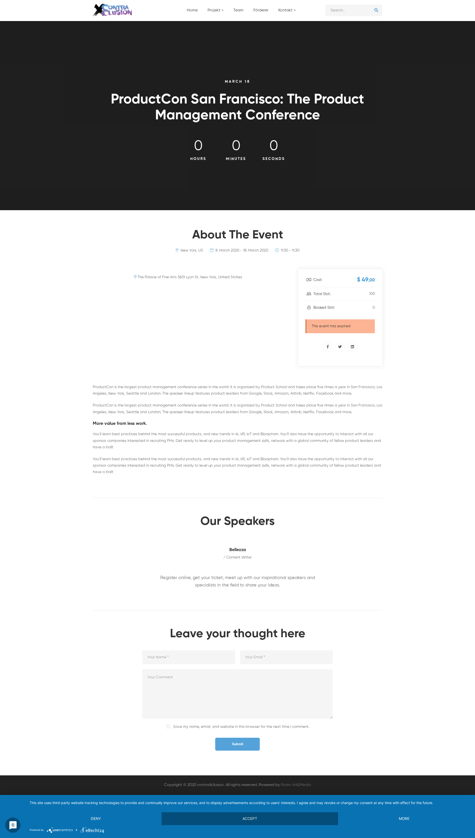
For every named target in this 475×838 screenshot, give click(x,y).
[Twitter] (340, 347)
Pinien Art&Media (296, 785)
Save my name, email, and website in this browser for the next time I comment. (241, 727)
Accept (249, 818)
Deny (96, 818)
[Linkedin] (352, 347)
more (404, 818)
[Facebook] (328, 347)
